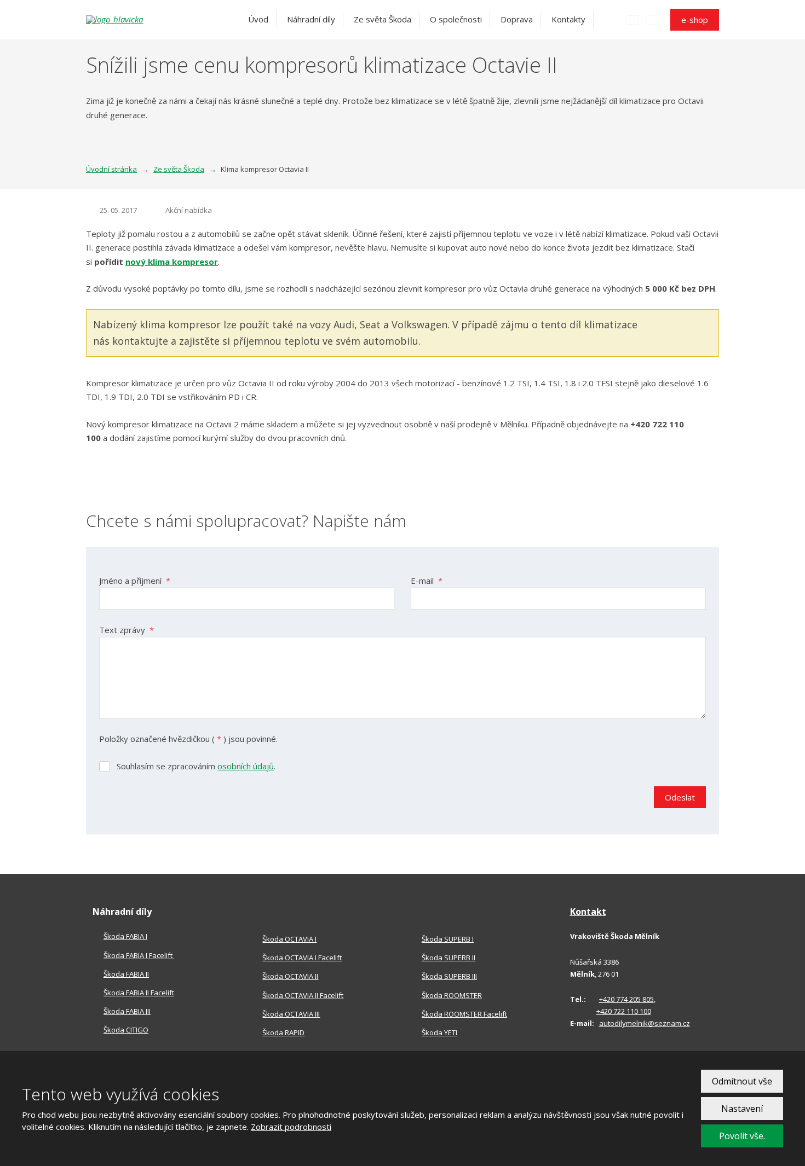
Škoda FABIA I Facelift (139, 955)
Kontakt (588, 912)
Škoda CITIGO (126, 1030)
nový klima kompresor (171, 261)
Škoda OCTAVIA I (289, 939)
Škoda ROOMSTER (452, 995)
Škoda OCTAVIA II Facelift (302, 995)
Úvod (258, 19)
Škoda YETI (439, 1032)
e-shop (694, 19)
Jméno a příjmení (134, 580)
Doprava (517, 19)
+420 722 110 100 (623, 1011)
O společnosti (456, 19)
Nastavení (742, 1109)
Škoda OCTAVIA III (291, 1014)
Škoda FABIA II (126, 974)
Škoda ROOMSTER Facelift (464, 1014)
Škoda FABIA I (125, 936)
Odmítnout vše (742, 1081)
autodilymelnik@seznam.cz (644, 1023)
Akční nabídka (188, 210)
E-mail (426, 580)
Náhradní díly (311, 19)
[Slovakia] (651, 20)
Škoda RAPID (283, 1032)
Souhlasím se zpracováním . (196, 766)
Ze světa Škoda (382, 19)
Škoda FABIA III (127, 1011)
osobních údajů (245, 766)
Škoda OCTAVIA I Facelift (302, 957)
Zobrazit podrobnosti (291, 1126)
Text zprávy (126, 629)
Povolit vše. (742, 1136)
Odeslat (680, 797)
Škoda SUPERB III (449, 976)
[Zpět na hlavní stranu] (146, 19)
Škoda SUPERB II (448, 957)
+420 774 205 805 (626, 999)
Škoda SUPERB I (448, 939)
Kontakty (568, 19)
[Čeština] (632, 20)
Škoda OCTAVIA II (290, 976)
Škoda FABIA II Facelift (139, 992)
